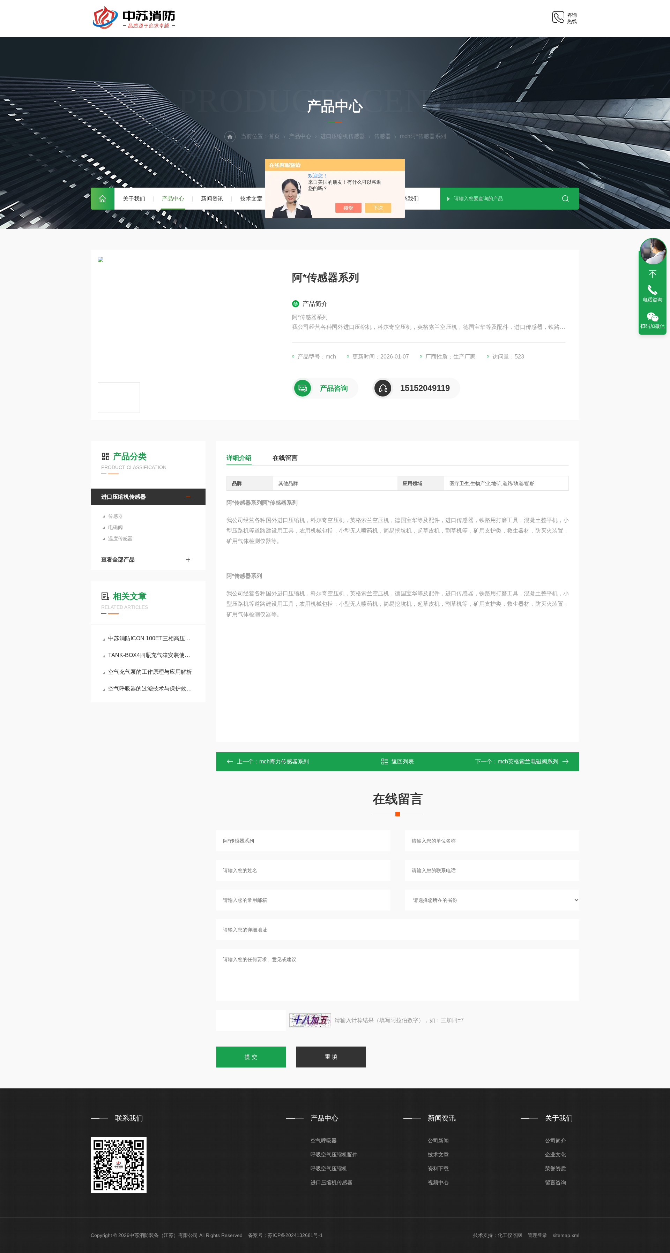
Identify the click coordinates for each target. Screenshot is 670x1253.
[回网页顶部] (652, 274)
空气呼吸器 (324, 1140)
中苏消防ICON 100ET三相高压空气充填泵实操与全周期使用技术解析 (151, 638)
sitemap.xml (566, 1235)
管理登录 (537, 1235)
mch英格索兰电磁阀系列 (528, 761)
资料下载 (438, 1168)
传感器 (382, 136)
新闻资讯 (212, 199)
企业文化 (555, 1154)
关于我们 (134, 199)
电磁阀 (115, 527)
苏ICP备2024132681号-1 (295, 1235)
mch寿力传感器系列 (284, 761)
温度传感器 (120, 538)
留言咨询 (555, 1182)
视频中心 (438, 1182)
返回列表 (403, 761)
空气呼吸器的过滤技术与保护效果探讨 (151, 689)
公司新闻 (438, 1140)
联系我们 (407, 199)
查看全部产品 (118, 560)
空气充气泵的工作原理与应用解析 (150, 672)
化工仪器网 (510, 1235)
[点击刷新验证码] (310, 1020)
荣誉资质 (555, 1168)
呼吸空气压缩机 (329, 1168)
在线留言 (285, 457)
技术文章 (251, 199)
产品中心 (173, 199)
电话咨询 (652, 299)
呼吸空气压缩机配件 (334, 1154)
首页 (102, 199)
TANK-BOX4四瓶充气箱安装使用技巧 (151, 655)
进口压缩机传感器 (342, 136)
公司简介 (555, 1140)
